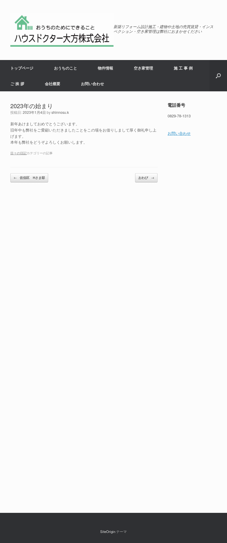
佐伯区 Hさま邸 (29, 177)
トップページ (21, 68)
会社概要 (52, 83)
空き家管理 (143, 68)
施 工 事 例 (183, 68)
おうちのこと (65, 68)
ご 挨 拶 (17, 83)
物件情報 (105, 68)
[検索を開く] (218, 75)
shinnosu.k (60, 112)
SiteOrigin (107, 531)
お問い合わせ (92, 83)
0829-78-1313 (179, 116)
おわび (146, 177)
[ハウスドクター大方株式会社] (62, 30)
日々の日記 (18, 152)
